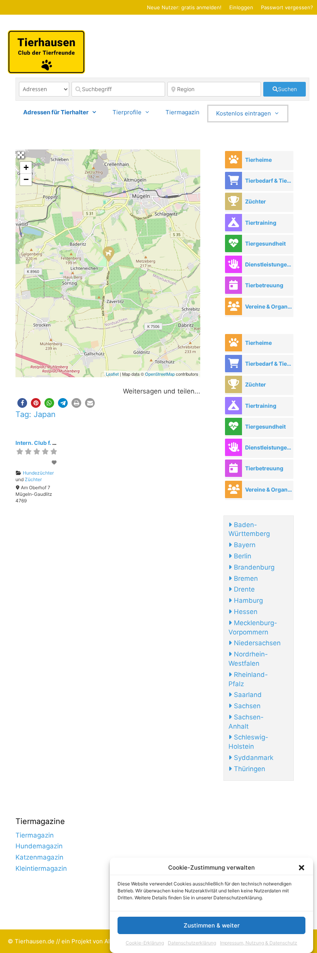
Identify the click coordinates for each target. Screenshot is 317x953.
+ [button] (26, 167)
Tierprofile (126, 112)
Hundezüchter (38, 473)
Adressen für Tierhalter (56, 112)
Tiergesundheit (265, 243)
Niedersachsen (256, 643)
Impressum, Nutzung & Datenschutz (258, 943)
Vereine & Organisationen (269, 306)
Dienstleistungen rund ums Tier (269, 264)
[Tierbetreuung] (233, 285)
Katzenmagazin (39, 857)
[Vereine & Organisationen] (233, 306)
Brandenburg (253, 567)
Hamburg (247, 600)
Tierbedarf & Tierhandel (269, 180)
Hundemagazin (39, 846)
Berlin (241, 556)
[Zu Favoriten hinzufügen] (55, 462)
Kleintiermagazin (41, 868)
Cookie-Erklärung (145, 943)
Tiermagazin (182, 112)
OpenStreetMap (160, 374)
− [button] (26, 179)
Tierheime (258, 159)
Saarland (247, 695)
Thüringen (248, 769)
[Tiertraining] (233, 222)
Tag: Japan (35, 414)
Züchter (33, 479)
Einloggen (241, 7)
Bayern (244, 545)
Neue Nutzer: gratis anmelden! (184, 7)
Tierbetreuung (264, 285)
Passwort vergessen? (287, 7)
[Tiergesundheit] (233, 243)
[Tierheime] (233, 159)
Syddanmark (252, 757)
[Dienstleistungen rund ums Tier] (233, 264)
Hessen (244, 612)
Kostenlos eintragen (243, 113)
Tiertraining (260, 222)
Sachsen (246, 706)
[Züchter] (233, 201)
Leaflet (112, 374)
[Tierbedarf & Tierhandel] (233, 180)
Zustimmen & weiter (212, 925)
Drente (243, 589)
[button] (301, 868)
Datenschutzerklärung (192, 943)
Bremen (245, 578)
